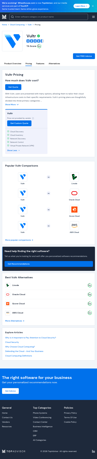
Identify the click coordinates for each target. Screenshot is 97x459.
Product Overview (12, 63)
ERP (34, 435)
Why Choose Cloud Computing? (20, 346)
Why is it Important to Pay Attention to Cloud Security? (30, 337)
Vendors (6, 422)
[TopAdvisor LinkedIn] (93, 451)
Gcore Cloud (18, 303)
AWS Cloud (17, 312)
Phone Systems (40, 413)
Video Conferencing (42, 417)
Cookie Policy (70, 422)
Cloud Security (12, 342)
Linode (15, 285)
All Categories (39, 440)
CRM (35, 431)
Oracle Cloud (18, 294)
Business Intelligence (42, 426)
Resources (7, 426)
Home (4, 413)
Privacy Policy (70, 413)
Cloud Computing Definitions (18, 355)
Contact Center (40, 422)
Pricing (29, 63)
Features (40, 63)
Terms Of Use (70, 417)
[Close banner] (93, 6)
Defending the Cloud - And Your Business (24, 351)
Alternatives (54, 63)
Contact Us (7, 417)
